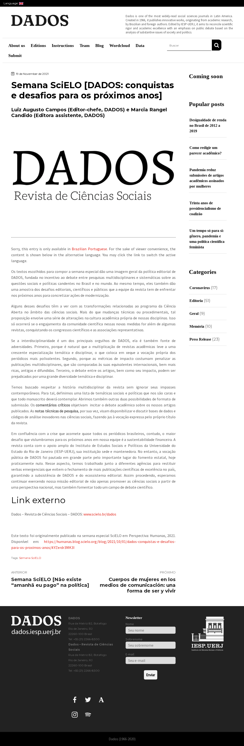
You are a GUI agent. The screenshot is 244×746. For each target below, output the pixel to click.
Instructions (63, 45)
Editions (38, 45)
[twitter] (88, 699)
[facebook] (74, 699)
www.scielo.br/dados (99, 514)
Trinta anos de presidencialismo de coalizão (205, 208)
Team (85, 45)
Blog (99, 45)
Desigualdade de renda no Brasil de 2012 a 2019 (207, 125)
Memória (196, 326)
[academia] (101, 699)
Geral (193, 314)
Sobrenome (134, 639)
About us (16, 45)
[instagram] (74, 714)
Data (140, 45)
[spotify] (88, 714)
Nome (130, 624)
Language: (11, 3)
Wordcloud (119, 45)
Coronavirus (199, 288)
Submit (15, 55)
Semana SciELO (30, 558)
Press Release (200, 339)
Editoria (196, 301)
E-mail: (130, 654)
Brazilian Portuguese (89, 248)
